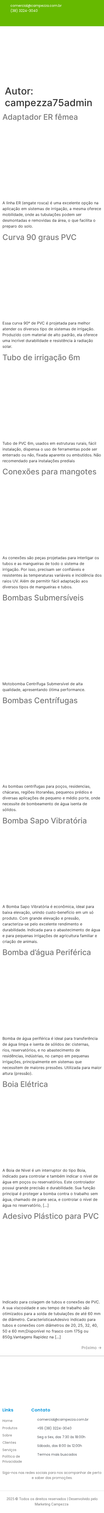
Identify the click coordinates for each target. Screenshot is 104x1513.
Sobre (7, 1435)
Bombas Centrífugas (40, 700)
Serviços (9, 1449)
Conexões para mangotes (49, 471)
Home (7, 1420)
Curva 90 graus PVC (39, 237)
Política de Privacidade (12, 1459)
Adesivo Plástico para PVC (50, 1216)
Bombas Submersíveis (43, 597)
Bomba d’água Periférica (46, 952)
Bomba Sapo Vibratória (44, 820)
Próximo (92, 1347)
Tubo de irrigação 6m (41, 357)
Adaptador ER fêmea (40, 117)
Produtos (9, 1428)
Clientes (9, 1442)
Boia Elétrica (25, 1084)
